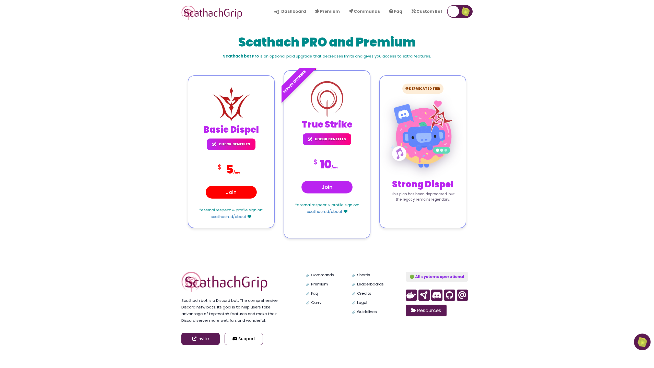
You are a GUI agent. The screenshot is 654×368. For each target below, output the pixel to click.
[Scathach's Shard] (424, 295)
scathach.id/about (229, 216)
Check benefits (234, 144)
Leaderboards (370, 284)
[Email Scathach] (462, 295)
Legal (362, 302)
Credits (364, 293)
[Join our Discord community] (436, 295)
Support (246, 339)
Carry (316, 302)
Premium (319, 284)
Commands (322, 275)
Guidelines (367, 311)
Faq (314, 293)
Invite (202, 339)
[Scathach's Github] (411, 295)
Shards (363, 275)
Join (231, 192)
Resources (428, 310)
